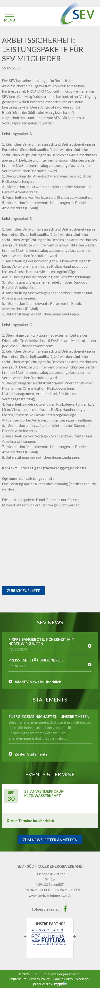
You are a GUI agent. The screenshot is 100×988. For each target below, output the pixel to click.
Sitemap (82, 979)
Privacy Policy (39, 979)
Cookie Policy (63, 979)
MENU (9, 20)
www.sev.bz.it (39, 895)
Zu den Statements (31, 754)
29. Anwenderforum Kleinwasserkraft (44, 793)
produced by (43, 984)
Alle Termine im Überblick (32, 820)
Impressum (17, 979)
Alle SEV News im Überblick (38, 682)
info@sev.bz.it (60, 895)
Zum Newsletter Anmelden (50, 840)
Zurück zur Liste (23, 590)
